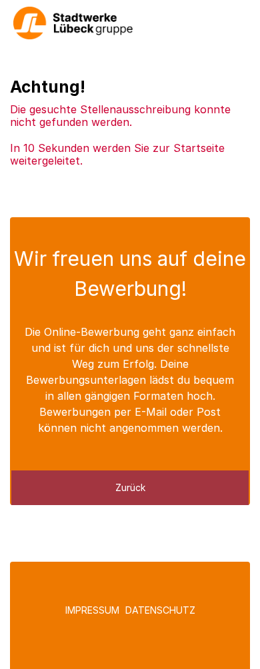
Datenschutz (160, 610)
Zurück (130, 487)
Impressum (92, 610)
